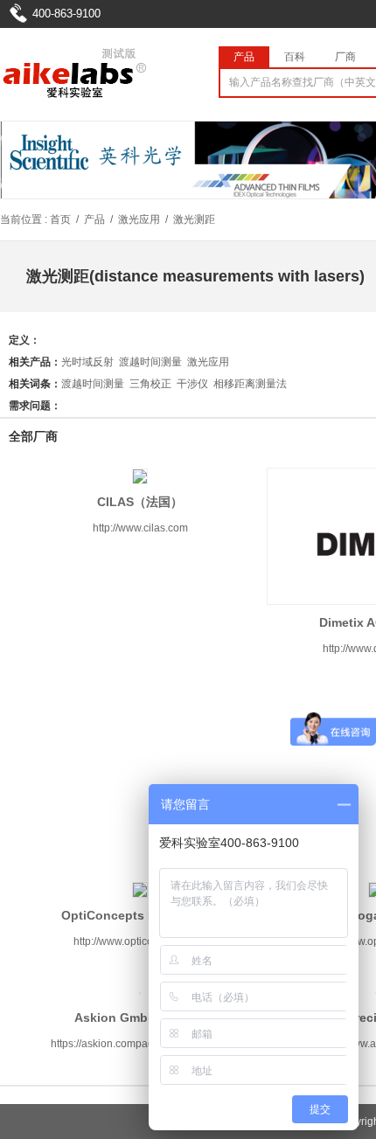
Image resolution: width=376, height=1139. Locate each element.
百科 (294, 57)
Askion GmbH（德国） (139, 1017)
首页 (60, 219)
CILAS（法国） (140, 502)
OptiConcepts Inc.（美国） (140, 915)
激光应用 (139, 219)
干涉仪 (192, 384)
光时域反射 (87, 362)
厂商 (345, 57)
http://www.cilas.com (140, 528)
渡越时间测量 (150, 362)
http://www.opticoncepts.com (140, 941)
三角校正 (150, 384)
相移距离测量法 (250, 384)
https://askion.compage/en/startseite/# (140, 1044)
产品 (243, 57)
